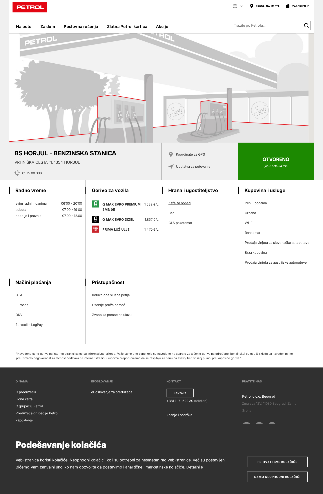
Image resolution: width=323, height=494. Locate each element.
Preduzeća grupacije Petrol (37, 413)
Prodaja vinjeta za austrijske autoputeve (276, 262)
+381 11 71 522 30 (180, 401)
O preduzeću (26, 392)
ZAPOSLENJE (300, 6)
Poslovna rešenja (81, 26)
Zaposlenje (24, 420)
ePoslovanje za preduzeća (111, 392)
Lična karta (24, 399)
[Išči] (306, 25)
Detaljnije (194, 467)
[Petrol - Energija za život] (30, 7)
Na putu (24, 26)
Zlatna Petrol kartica (127, 26)
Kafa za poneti (180, 203)
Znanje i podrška (179, 415)
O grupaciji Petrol (29, 406)
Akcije (162, 26)
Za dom (47, 26)
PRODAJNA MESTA (267, 6)
